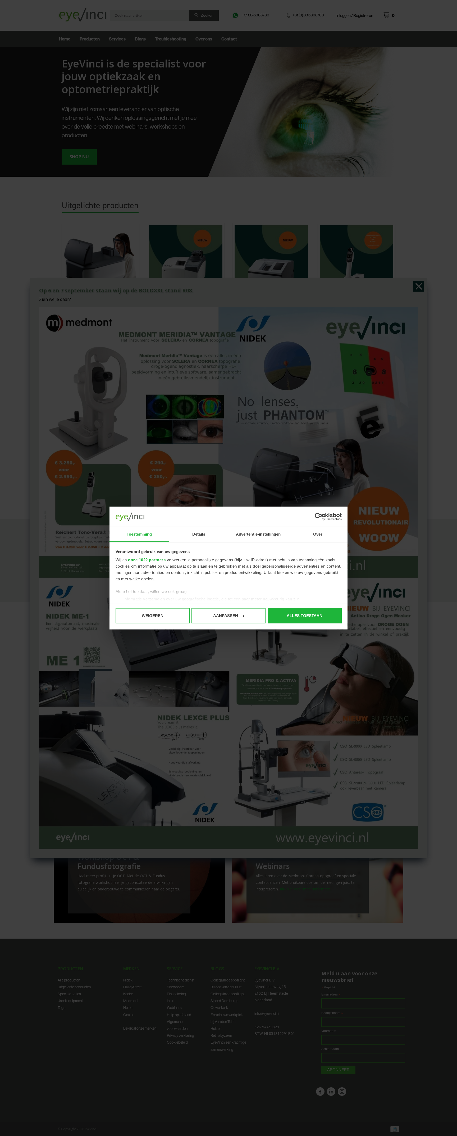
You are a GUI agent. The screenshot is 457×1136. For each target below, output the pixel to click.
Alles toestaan (304, 615)
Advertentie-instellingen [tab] (258, 534)
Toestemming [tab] (139, 534)
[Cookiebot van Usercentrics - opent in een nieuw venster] (318, 517)
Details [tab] (198, 534)
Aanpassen (225, 615)
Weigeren (152, 615)
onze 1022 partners (147, 560)
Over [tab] (317, 534)
